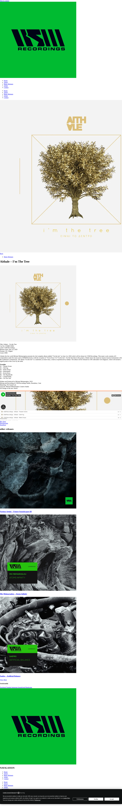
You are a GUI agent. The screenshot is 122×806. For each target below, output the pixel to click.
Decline (96, 799)
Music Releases (8, 84)
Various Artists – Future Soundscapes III (16, 512)
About (6, 82)
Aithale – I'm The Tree (13, 420)
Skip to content (4, 1)
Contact (6, 87)
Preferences (80, 799)
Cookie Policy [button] (66, 798)
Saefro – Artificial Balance (10, 676)
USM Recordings (3, 420)
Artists (6, 86)
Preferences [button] (37, 800)
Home (6, 80)
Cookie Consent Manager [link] (9, 792)
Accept (112, 799)
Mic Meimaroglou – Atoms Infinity (13, 594)
